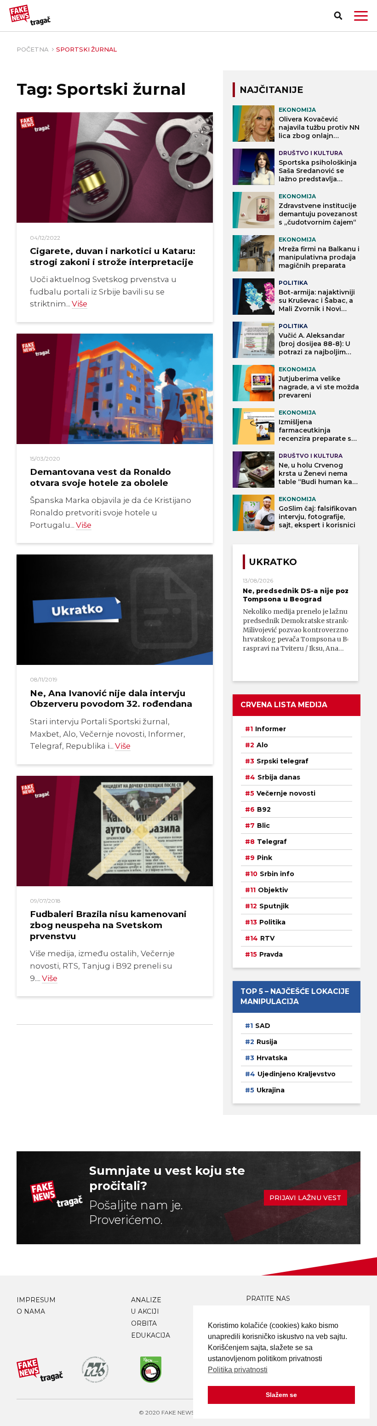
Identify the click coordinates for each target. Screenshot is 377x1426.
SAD (262, 1026)
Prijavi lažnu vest (305, 1198)
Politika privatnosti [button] (238, 1370)
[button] (361, 16)
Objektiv (273, 890)
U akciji (145, 1311)
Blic (263, 825)
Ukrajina (271, 1090)
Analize (146, 1300)
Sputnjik (274, 906)
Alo (262, 745)
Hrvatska (272, 1058)
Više (79, 303)
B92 (264, 809)
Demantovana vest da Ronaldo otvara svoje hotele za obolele (100, 477)
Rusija (267, 1042)
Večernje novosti (286, 793)
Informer (270, 729)
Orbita (144, 1323)
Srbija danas (278, 777)
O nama (31, 1311)
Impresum (36, 1300)
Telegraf (272, 841)
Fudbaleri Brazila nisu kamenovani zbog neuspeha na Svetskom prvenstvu (108, 925)
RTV (267, 938)
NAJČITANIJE (271, 89)
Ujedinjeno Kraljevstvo (296, 1074)
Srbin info (277, 874)
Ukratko (273, 561)
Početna (32, 49)
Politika (272, 922)
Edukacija (150, 1335)
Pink (264, 858)
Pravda (271, 954)
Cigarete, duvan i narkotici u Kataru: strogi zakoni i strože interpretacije (112, 256)
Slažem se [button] (281, 1394)
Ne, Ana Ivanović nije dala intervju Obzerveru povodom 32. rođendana (111, 699)
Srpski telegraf (282, 761)
